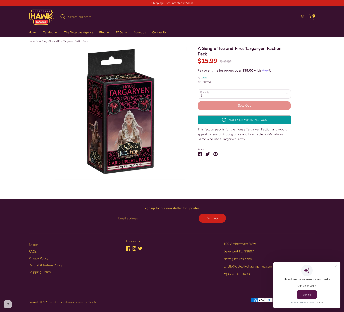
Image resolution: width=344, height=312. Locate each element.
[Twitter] (140, 248)
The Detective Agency (78, 32)
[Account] (302, 17)
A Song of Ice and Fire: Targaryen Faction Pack (63, 41)
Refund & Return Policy (45, 265)
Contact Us (159, 32)
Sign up (212, 218)
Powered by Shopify (85, 302)
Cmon (204, 77)
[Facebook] (128, 248)
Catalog (48, 32)
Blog (102, 32)
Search (34, 245)
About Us (140, 32)
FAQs (120, 32)
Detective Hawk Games (61, 302)
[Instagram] (134, 248)
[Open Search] (62, 16)
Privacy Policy (38, 258)
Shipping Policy (40, 272)
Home (33, 32)
